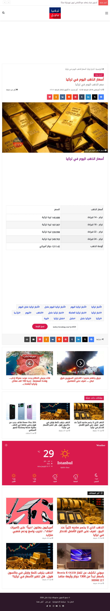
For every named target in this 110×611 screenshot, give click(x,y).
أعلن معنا (39, 601)
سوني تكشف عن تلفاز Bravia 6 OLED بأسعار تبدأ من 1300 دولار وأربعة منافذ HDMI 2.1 (80, 576)
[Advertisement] (55, 42)
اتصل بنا (71, 601)
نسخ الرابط (40, 326)
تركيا (98, 318)
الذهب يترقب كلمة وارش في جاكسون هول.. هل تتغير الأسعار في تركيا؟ (56, 425)
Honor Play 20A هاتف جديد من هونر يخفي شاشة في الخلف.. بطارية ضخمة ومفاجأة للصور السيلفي (22, 426)
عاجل (72, 318)
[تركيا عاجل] (55, 13)
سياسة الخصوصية (59, 601)
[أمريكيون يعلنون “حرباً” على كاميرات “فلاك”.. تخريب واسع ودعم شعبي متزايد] (29, 511)
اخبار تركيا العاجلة (77, 313)
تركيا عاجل (85, 318)
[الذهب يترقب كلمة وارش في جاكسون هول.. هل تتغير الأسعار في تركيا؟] (55, 411)
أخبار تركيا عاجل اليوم (28, 307)
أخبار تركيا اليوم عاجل (55, 307)
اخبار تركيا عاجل (55, 313)
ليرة (46, 318)
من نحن (48, 601)
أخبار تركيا (90, 69)
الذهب (39, 313)
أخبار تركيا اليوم (78, 307)
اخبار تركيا (96, 313)
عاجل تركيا (59, 318)
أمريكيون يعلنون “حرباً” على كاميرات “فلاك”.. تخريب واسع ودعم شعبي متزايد (31, 531)
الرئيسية (99, 69)
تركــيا (16, 313)
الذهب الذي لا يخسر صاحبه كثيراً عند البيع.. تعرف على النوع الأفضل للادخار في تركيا (66, 2)
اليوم (27, 313)
